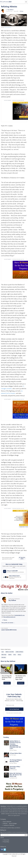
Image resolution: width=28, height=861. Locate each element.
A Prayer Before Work (15, 753)
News (14, 654)
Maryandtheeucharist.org (9, 617)
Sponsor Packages (13, 823)
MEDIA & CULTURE (10, 651)
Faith (3, 651)
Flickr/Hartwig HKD (8, 27)
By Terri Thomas (13, 750)
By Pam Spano (13, 755)
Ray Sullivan (10, 9)
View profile (16, 11)
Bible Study (4, 654)
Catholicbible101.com (20, 615)
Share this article (22, 558)
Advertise (5, 823)
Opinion (9, 654)
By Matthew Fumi (13, 777)
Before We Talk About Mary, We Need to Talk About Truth (16, 775)
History (19, 654)
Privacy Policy (6, 841)
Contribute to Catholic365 (8, 825)
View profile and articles (8, 622)
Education (4, 657)
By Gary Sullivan (13, 763)
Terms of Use (6, 840)
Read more (7, 683)
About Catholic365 (7, 821)
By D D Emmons (13, 769)
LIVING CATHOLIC (19, 651)
